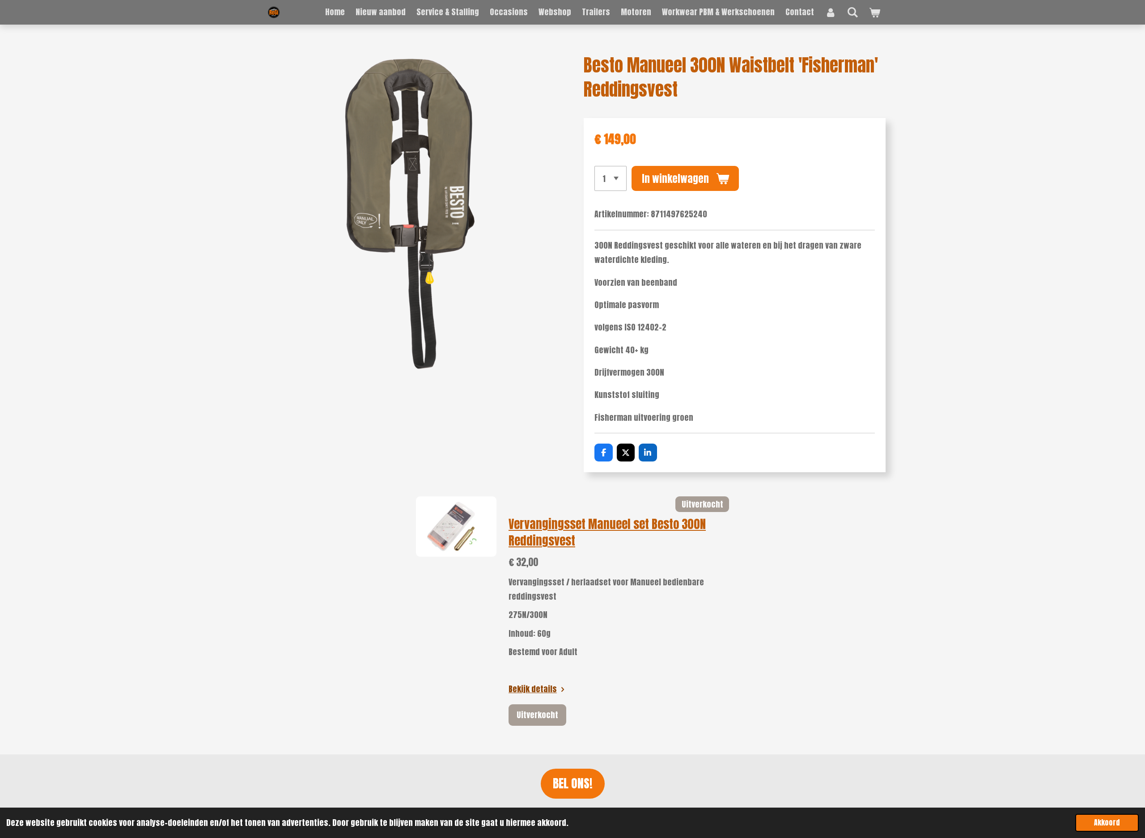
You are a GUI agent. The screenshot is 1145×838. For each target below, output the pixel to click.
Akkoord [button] (1107, 822)
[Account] (830, 12)
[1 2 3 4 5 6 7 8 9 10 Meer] (610, 178)
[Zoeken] (853, 12)
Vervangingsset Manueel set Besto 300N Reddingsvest (607, 532)
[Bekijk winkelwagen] (875, 12)
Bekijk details (533, 689)
